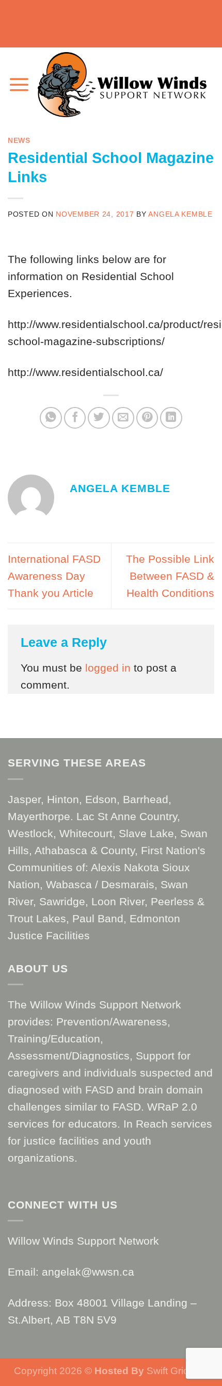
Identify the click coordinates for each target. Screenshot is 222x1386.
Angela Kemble (180, 214)
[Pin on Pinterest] (147, 418)
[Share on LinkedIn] (171, 418)
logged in (108, 668)
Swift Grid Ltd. (176, 1370)
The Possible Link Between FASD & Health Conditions (170, 576)
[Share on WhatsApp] (51, 418)
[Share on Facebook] (75, 418)
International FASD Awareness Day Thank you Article (54, 576)
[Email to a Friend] (123, 418)
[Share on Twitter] (99, 418)
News (19, 140)
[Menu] (19, 84)
